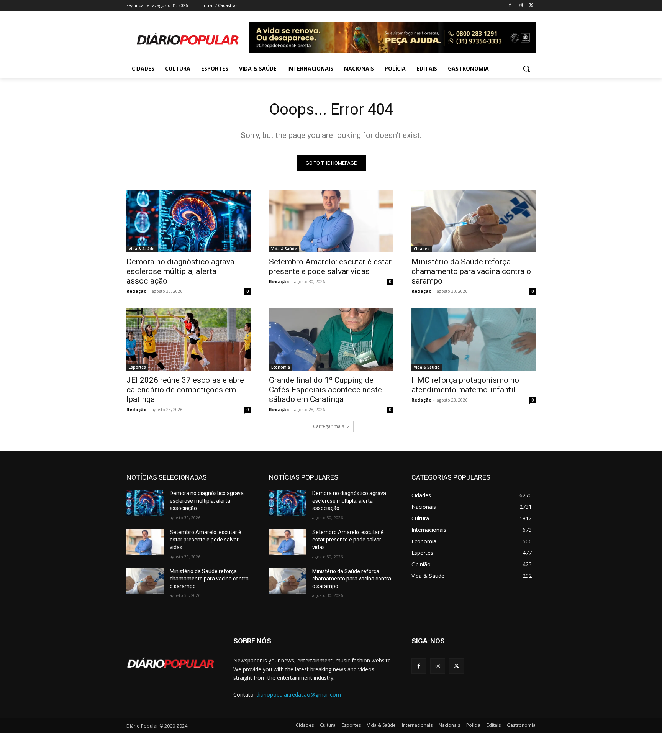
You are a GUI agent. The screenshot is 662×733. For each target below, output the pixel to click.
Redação (136, 291)
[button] (526, 68)
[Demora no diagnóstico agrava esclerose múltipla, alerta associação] (188, 221)
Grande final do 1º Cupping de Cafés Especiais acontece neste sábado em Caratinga (325, 390)
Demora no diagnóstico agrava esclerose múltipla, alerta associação (180, 271)
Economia (280, 367)
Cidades (421, 248)
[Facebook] (510, 5)
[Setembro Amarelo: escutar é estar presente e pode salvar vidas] (331, 221)
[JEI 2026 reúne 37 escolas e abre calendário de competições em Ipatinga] (188, 339)
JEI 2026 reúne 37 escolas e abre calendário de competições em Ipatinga (185, 390)
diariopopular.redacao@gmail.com (298, 694)
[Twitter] (531, 5)
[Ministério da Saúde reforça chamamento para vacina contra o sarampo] (473, 221)
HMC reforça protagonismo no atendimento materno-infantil (465, 385)
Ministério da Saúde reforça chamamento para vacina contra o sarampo (471, 271)
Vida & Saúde (141, 248)
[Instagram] (520, 5)
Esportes (137, 367)
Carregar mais (328, 426)
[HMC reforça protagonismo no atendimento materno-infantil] (473, 339)
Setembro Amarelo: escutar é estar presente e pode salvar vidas (330, 266)
